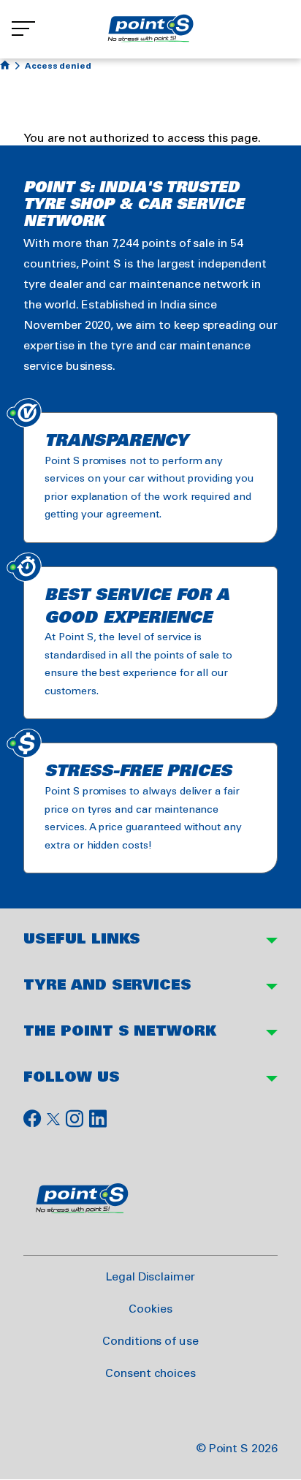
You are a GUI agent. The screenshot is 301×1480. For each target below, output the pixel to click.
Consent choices (150, 1373)
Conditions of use (150, 1341)
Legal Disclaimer (150, 1277)
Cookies (150, 1309)
